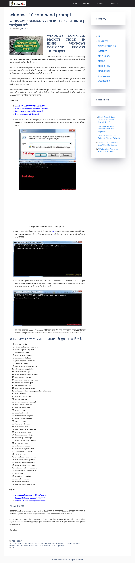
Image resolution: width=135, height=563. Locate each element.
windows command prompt (33, 545)
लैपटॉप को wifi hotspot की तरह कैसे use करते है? (30, 501)
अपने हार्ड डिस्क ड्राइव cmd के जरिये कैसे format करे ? (32, 109)
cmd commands (17, 543)
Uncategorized (104, 76)
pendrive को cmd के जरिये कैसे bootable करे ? (30, 106)
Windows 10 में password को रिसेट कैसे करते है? (30, 495)
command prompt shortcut (47, 543)
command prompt (30, 543)
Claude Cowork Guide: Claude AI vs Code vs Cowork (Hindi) (106, 119)
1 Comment (16, 548)
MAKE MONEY (104, 56)
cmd (53, 231)
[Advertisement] (47, 207)
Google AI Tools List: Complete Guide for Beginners (106, 129)
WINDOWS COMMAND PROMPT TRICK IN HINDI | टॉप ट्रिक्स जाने (46, 23)
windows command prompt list (55, 545)
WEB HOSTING (104, 81)
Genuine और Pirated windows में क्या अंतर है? (30, 498)
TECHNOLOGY (17, 541)
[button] (123, 3)
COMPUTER (113, 3)
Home (75, 3)
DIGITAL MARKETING (107, 46)
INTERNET (101, 3)
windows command (16, 545)
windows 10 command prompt (69, 543)
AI (99, 36)
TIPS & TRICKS (86, 3)
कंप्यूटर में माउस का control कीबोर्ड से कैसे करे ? (29, 111)
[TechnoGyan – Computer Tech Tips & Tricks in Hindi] (17, 3)
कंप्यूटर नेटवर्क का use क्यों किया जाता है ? (27, 114)
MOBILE (101, 61)
